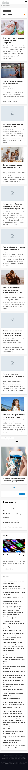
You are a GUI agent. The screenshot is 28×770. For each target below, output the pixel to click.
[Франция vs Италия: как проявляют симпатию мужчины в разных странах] (12, 277)
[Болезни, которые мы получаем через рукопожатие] (12, 363)
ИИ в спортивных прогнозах (9, 664)
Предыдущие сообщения (7, 438)
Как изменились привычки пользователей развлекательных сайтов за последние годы (13, 508)
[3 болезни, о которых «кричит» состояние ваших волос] (12, 404)
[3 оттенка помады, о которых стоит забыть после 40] (12, 113)
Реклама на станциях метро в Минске (12, 630)
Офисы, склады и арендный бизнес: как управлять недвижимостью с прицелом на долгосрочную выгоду (13, 648)
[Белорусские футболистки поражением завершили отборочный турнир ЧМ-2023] (12, 193)
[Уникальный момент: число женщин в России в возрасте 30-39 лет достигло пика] (12, 320)
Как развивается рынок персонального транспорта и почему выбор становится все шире (14, 588)
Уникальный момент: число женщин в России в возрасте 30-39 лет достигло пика (13, 333)
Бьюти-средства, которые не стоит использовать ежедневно (13, 40)
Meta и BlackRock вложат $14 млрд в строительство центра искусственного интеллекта (13, 515)
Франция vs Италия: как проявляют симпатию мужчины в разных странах (13, 290)
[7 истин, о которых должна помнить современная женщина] (12, 70)
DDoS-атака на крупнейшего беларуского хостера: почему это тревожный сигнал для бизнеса (14, 659)
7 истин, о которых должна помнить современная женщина (13, 83)
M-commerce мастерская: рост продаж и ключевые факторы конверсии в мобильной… (14, 480)
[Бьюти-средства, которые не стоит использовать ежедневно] (12, 27)
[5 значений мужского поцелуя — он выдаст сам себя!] (12, 236)
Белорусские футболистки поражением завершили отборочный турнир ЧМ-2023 (13, 206)
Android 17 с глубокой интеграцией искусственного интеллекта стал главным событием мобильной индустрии (13, 612)
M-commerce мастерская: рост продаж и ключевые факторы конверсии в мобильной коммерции (14, 722)
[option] (14, 466)
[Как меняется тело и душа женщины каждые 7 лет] (12, 154)
